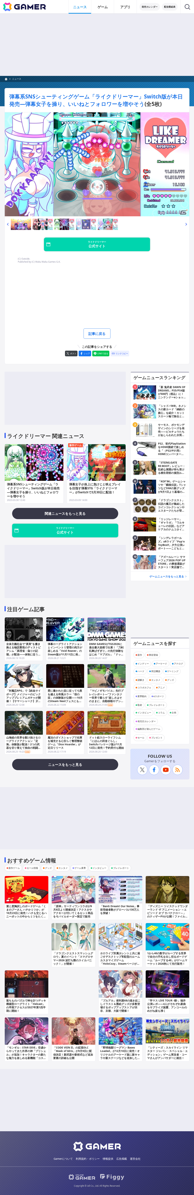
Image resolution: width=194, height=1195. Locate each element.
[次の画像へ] (97, 164)
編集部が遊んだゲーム (149, 729)
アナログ (178, 663)
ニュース (80, 7)
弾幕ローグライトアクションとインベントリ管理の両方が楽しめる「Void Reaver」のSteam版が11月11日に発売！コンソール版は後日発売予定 (65, 652)
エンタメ (155, 680)
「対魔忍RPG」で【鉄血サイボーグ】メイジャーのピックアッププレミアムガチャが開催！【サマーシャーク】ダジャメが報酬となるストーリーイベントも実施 (23, 699)
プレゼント (157, 737)
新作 (140, 655)
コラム (161, 712)
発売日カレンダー (147, 721)
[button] (8, 224)
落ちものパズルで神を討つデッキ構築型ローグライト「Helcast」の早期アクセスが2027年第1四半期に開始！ (26, 1006)
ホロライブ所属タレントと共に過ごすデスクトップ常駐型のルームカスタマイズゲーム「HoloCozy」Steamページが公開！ (120, 960)
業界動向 (142, 696)
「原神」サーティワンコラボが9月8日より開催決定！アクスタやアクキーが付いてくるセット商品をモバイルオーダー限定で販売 (73, 911)
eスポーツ (158, 696)
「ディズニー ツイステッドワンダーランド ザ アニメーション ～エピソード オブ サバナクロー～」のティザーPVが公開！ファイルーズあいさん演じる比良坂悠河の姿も (167, 914)
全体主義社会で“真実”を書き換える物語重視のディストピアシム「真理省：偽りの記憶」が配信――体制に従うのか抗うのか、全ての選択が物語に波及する (23, 652)
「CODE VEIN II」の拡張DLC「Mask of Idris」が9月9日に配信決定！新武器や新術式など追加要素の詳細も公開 (73, 1053)
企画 (174, 712)
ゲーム (103, 7)
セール (141, 737)
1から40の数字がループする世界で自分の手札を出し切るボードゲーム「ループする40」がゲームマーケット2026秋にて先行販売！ (167, 958)
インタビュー (144, 712)
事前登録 (153, 655)
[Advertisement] (97, 44)
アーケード (161, 663)
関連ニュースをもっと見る (65, 513)
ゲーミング (172, 671)
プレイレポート (157, 705)
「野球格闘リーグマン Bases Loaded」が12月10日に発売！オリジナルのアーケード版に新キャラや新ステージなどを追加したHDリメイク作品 (120, 1054)
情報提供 (108, 1158)
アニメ (161, 687)
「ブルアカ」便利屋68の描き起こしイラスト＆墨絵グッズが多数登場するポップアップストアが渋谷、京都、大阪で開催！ (120, 1006)
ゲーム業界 (80, 868)
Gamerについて (63, 1158)
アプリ (125, 7)
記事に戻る (97, 333)
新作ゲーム (75, 445)
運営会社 (135, 1158)
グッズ (170, 680)
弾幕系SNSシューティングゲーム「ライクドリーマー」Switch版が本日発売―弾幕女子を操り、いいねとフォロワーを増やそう (96, 100)
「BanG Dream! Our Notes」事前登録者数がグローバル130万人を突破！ (119, 909)
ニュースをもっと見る (65, 764)
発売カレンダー (150, 6)
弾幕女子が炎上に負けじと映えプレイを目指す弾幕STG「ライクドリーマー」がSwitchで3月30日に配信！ (95, 488)
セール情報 (32, 868)
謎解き (141, 680)
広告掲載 (121, 1158)
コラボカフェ (144, 687)
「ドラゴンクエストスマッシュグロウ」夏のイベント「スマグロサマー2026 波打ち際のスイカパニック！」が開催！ (73, 958)
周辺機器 (155, 671)
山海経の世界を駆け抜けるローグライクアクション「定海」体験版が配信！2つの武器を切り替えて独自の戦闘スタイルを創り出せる (23, 744)
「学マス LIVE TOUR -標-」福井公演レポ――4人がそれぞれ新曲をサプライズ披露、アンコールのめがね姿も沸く (167, 1006)
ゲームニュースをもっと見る (166, 576)
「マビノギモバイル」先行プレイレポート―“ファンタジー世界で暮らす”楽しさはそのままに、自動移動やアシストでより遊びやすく (106, 697)
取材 (140, 705)
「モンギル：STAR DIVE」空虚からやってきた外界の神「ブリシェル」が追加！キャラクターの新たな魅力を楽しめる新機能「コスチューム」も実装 (26, 1054)
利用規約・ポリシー (88, 1158)
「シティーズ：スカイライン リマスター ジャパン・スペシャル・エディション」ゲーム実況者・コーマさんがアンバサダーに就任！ (167, 1053)
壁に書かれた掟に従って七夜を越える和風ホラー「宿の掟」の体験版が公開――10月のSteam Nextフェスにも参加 (65, 697)
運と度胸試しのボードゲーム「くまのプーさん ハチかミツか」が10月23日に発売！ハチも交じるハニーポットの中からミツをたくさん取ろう (26, 913)
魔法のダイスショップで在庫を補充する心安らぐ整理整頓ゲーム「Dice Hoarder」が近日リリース (65, 743)
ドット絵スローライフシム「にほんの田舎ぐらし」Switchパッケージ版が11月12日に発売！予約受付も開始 (106, 743)
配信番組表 (169, 6)
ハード (141, 671)
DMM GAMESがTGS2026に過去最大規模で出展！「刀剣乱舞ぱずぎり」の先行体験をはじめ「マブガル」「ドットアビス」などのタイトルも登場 (106, 652)
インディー (143, 663)
